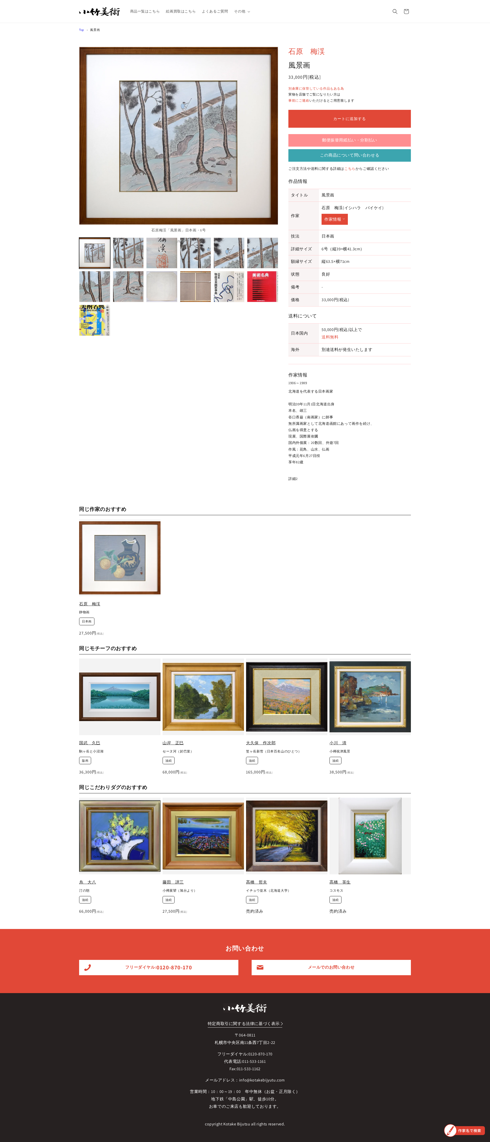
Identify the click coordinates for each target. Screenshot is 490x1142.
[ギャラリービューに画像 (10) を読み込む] (195, 286)
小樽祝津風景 (339, 751)
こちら (350, 168)
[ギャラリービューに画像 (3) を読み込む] (161, 253)
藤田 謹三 (173, 882)
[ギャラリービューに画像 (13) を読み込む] (94, 320)
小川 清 (337, 743)
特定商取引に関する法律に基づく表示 (244, 1023)
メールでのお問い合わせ (331, 967)
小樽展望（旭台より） (180, 890)
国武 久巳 (89, 743)
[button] (241, 11)
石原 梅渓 (306, 51)
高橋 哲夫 (256, 882)
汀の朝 (84, 890)
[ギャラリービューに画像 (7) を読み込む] (94, 286)
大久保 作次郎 (261, 743)
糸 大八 (87, 882)
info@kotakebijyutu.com (262, 1080)
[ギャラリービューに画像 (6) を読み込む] (262, 253)
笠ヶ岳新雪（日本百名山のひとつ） (274, 751)
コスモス (336, 890)
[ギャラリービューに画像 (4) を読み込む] (195, 253)
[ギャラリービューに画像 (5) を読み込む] (229, 253)
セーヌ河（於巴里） (178, 751)
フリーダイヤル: (158, 967)
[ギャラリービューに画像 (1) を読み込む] (94, 253)
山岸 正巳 (173, 743)
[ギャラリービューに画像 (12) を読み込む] (262, 286)
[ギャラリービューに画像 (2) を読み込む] (128, 253)
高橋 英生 (340, 882)
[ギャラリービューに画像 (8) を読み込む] (128, 286)
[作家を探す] (464, 1130)
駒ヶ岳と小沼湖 (91, 751)
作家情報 (332, 219)
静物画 (84, 612)
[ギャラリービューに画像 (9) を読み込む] (161, 286)
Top (81, 30)
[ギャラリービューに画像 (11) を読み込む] (229, 286)
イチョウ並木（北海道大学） (268, 890)
